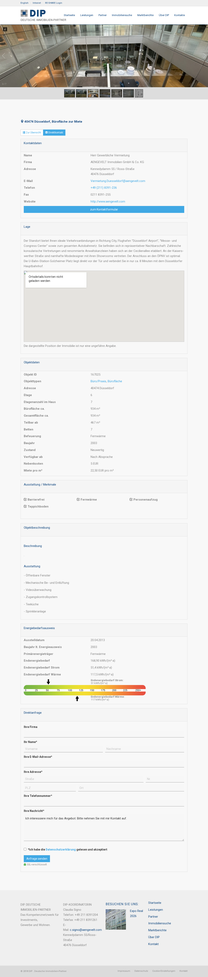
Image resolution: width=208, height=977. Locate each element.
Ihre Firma (30, 727)
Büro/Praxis (98, 381)
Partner (153, 916)
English (24, 3)
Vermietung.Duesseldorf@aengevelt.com (118, 181)
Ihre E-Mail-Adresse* (38, 756)
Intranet (37, 3)
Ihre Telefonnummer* (38, 795)
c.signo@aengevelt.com (86, 930)
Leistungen (155, 910)
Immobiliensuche (159, 923)
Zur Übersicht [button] (33, 132)
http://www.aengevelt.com (108, 201)
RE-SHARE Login (53, 3)
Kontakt (153, 944)
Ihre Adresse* (33, 771)
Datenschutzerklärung (61, 849)
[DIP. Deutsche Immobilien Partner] (43, 15)
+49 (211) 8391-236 (104, 188)
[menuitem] (26, 3)
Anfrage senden (36, 858)
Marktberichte (157, 930)
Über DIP (154, 937)
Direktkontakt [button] (55, 132)
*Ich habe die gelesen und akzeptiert (67, 849)
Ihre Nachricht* (34, 811)
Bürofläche (115, 381)
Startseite (154, 903)
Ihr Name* (30, 742)
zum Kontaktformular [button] (104, 209)
